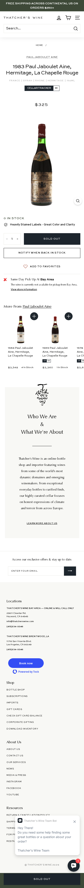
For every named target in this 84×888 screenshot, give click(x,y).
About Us (13, 749)
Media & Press (16, 775)
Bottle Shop (15, 690)
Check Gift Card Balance (24, 716)
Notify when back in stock (42, 253)
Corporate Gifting (20, 722)
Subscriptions (17, 696)
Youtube (12, 795)
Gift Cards (14, 709)
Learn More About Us (42, 523)
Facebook (13, 788)
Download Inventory (22, 729)
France (15, 81)
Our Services (16, 762)
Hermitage (56, 81)
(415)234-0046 (14, 626)
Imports (12, 703)
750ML (71, 81)
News (10, 769)
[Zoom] (78, 201)
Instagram (14, 782)
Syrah (28, 81)
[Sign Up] (70, 571)
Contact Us (14, 756)
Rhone (40, 81)
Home (39, 45)
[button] (26, 663)
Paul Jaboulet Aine (42, 57)
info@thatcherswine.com (20, 621)
